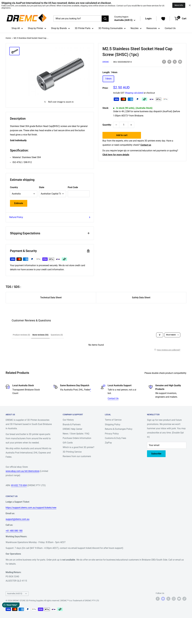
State (41, 187)
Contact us (145, 145)
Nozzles (134, 28)
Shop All (16, 28)
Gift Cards (68, 442)
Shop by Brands (59, 28)
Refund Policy (16, 217)
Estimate (18, 203)
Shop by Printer (35, 28)
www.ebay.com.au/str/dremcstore (22, 471)
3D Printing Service (72, 451)
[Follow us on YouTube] (179, 599)
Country (14, 187)
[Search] (105, 18)
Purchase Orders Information (77, 438)
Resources (151, 28)
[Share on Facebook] (164, 61)
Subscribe (156, 453)
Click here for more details (115, 154)
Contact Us (170, 28)
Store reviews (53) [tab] (40, 335)
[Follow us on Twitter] (168, 599)
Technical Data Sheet (51, 297)
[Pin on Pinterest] (169, 61)
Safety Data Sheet (141, 297)
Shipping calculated (134, 93)
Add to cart (121, 135)
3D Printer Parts (82, 28)
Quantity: (106, 124)
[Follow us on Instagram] (174, 599)
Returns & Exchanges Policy (118, 429)
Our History (68, 419)
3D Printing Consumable (110, 28)
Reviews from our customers (77, 456)
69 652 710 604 (19, 485)
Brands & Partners (72, 424)
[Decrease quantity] (116, 125)
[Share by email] (180, 61)
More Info (179, 5)
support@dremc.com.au (17, 519)
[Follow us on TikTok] (184, 599)
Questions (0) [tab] (57, 335)
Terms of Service (113, 419)
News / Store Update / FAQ (76, 433)
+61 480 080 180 (14, 530)
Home (8, 38)
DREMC (105, 62)
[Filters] (159, 335)
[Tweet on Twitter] (175, 61)
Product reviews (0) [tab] (21, 335)
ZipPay (108, 442)
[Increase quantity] (131, 125)
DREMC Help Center (72, 429)
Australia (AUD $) (14, 593)
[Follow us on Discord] (163, 599)
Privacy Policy (112, 433)
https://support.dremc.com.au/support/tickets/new (31, 507)
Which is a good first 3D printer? (78, 447)
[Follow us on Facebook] (158, 599)
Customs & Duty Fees (115, 438)
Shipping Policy (112, 424)
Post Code (73, 187)
